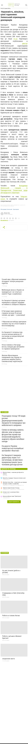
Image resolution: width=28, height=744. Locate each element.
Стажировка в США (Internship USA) (13, 594)
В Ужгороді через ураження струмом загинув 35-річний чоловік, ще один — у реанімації (13, 313)
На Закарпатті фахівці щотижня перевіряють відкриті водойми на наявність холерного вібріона (14, 302)
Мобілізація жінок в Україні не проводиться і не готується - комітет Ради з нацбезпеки (13, 292)
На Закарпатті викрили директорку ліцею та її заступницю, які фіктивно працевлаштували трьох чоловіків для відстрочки (12, 460)
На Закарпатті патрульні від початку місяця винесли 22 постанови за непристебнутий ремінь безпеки (13, 335)
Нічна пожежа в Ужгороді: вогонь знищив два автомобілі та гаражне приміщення (13, 347)
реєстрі (24, 43)
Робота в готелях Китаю (11, 616)
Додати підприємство (14, 501)
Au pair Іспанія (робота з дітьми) (11, 571)
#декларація (16, 209)
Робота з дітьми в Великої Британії (11, 637)
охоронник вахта (8, 659)
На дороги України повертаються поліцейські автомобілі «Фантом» (12, 448)
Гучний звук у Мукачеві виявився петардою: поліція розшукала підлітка (14, 281)
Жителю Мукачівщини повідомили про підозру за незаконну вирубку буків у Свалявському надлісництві (12, 358)
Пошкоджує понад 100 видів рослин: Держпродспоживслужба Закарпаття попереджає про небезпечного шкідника (13, 420)
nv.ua (15, 39)
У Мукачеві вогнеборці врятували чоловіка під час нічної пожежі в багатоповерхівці (14, 324)
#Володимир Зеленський (6, 209)
